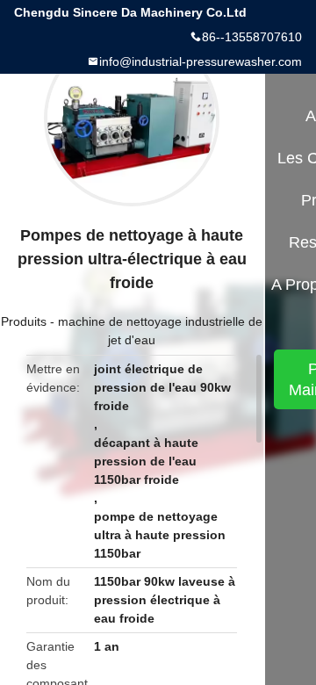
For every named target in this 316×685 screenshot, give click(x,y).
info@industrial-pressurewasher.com (200, 61)
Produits (24, 321)
